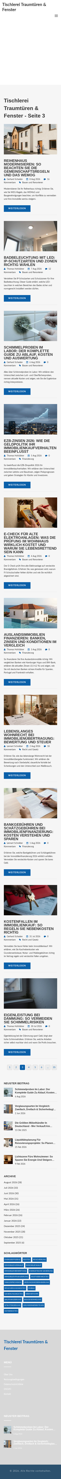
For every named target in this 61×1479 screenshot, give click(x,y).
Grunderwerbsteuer (33, 1305)
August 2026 (13, 1182)
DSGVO (7, 1389)
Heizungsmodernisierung (36, 1282)
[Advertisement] (30, 52)
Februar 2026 (13, 1215)
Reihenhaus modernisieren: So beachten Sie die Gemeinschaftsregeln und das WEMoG (26, 168)
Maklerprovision (13, 1282)
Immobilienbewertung (15, 1271)
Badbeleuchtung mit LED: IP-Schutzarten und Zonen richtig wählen (30, 261)
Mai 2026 (11, 1199)
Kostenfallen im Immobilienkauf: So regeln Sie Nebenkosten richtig (29, 926)
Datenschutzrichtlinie (13, 1384)
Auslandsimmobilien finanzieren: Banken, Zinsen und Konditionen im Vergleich (30, 640)
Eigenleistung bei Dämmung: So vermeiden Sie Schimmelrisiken (28, 1018)
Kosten (26, 1259)
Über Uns (8, 1375)
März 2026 (12, 1210)
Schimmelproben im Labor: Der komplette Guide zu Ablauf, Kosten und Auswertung (28, 352)
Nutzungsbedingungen (14, 1380)
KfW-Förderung (12, 1305)
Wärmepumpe (32, 1294)
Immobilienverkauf (14, 1265)
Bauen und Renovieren (32, 183)
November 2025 (14, 1232)
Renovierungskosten (15, 1288)
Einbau (31, 1288)
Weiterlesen (17, 208)
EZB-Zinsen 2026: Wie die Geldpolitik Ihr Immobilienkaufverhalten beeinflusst (30, 446)
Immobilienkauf (33, 1265)
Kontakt (7, 1394)
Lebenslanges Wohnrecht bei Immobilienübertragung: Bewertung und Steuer (29, 736)
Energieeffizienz (12, 1259)
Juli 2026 (11, 1188)
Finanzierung (28, 459)
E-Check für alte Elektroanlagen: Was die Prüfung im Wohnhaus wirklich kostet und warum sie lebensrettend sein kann (30, 543)
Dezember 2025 (14, 1226)
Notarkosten (11, 1311)
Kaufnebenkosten (40, 1277)
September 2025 (14, 1243)
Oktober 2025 (13, 1237)
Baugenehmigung (32, 1299)
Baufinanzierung (13, 1299)
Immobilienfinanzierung (16, 1277)
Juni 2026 (11, 1193)
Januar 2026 (12, 1221)
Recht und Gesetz (30, 750)
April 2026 (11, 1204)
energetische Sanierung (41, 1271)
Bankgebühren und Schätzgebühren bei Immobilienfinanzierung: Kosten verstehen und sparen (28, 831)
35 (54, 1067)
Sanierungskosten (14, 1294)
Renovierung (39, 1259)
